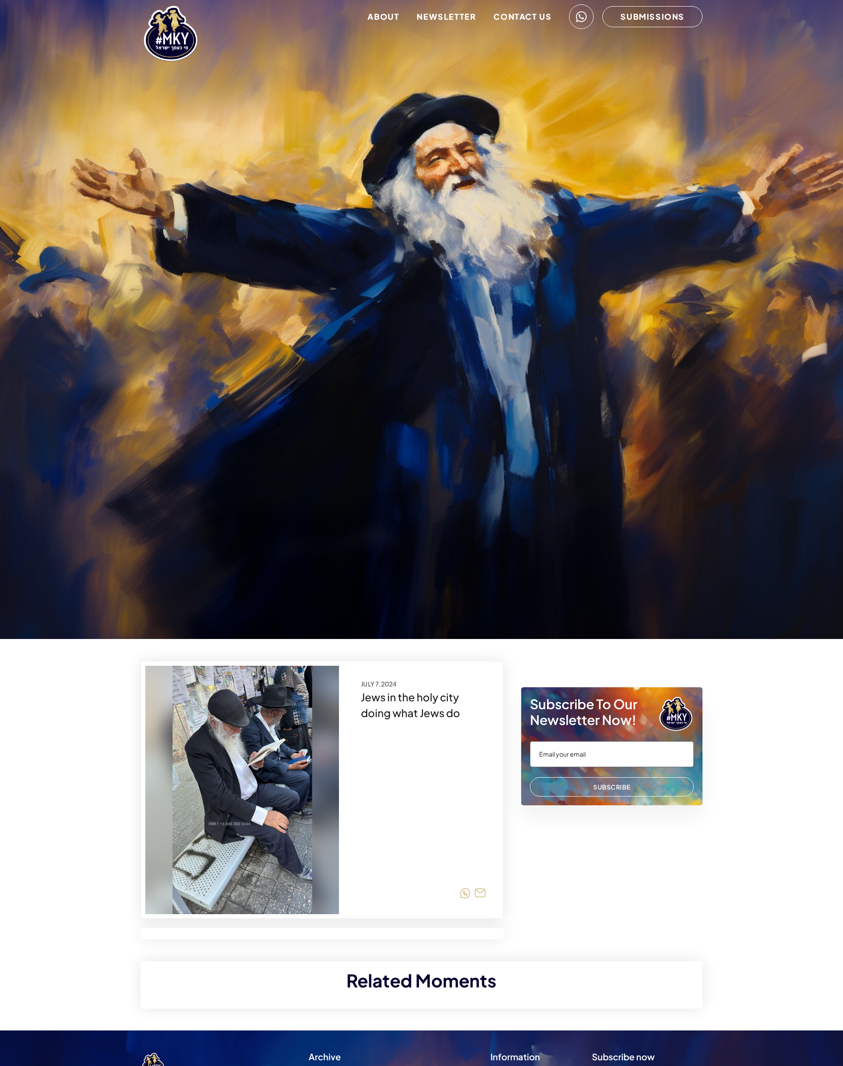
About (383, 16)
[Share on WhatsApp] (465, 894)
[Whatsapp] (581, 16)
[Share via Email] (480, 894)
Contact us (522, 16)
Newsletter (446, 16)
